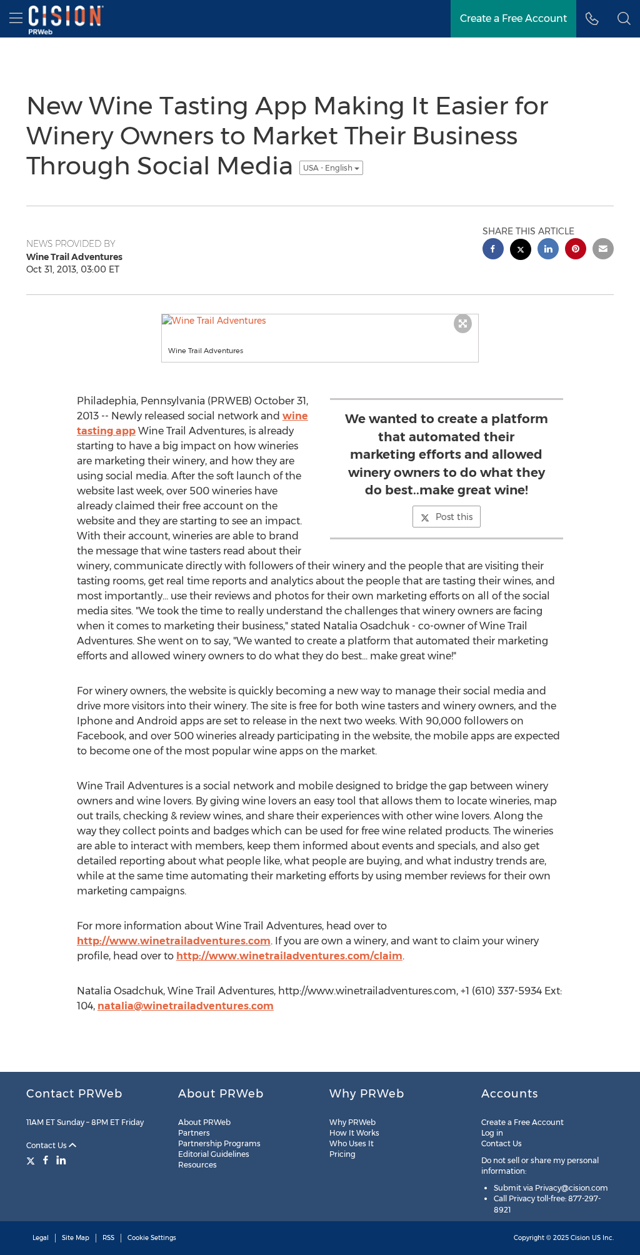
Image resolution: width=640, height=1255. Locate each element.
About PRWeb (204, 1122)
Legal (40, 1238)
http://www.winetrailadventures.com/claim (289, 956)
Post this (454, 516)
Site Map (75, 1238)
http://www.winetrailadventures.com (174, 941)
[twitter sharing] (520, 251)
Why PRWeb (352, 1122)
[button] (624, 19)
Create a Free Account (522, 1122)
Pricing (342, 1154)
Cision (580, 1238)
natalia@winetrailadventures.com (186, 1006)
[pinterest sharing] (575, 250)
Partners (194, 1133)
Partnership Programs (219, 1143)
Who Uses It (351, 1143)
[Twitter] (32, 1160)
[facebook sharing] (493, 250)
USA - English (328, 167)
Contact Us (47, 1145)
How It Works (354, 1133)
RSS (108, 1238)
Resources (197, 1164)
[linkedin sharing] (548, 250)
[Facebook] (45, 1160)
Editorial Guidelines (213, 1154)
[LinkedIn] (61, 1160)
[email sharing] (603, 250)
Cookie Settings (152, 1238)
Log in (492, 1133)
